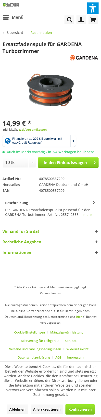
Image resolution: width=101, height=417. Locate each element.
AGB (58, 357)
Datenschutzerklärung (34, 357)
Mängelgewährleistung (66, 332)
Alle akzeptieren (47, 409)
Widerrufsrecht (77, 349)
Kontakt (70, 340)
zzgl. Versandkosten (33, 129)
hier (79, 317)
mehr (87, 214)
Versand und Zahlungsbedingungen (35, 349)
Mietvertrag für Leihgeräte (40, 340)
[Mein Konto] (81, 20)
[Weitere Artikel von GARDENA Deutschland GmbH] (84, 59)
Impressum (75, 357)
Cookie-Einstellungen (29, 332)
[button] (93, 8)
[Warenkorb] (93, 20)
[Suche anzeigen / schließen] (69, 20)
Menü (18, 17)
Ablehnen (17, 409)
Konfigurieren (80, 409)
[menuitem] (13, 17)
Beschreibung (16, 202)
